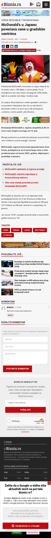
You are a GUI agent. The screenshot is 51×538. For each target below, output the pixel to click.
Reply (10, 315)
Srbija (26, 472)
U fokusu (23, 39)
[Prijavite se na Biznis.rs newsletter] (38, 4)
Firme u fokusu (7, 39)
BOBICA (10, 307)
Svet (17, 39)
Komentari (8, 302)
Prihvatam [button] (16, 532)
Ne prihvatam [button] (33, 532)
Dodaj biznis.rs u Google (27, 526)
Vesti (6, 472)
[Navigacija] (46, 4)
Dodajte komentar (13, 322)
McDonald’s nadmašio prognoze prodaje (24, 169)
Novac (26, 478)
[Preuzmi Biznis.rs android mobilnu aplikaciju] (32, 4)
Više (39, 50)
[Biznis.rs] (12, 448)
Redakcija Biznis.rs (26, 42)
